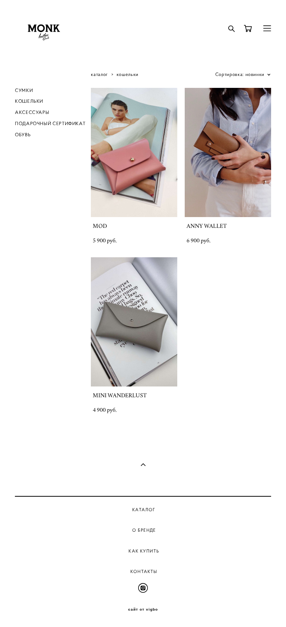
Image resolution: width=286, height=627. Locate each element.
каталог (99, 74)
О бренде (144, 530)
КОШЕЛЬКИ (29, 101)
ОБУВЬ (23, 135)
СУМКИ (24, 90)
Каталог (143, 509)
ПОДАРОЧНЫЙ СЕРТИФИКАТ (50, 124)
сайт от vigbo (143, 609)
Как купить (143, 551)
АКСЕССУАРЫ (32, 112)
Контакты (144, 571)
